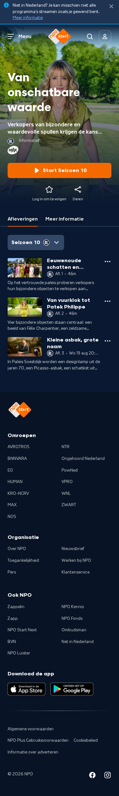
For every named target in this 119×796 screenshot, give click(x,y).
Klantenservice (75, 572)
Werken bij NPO (76, 560)
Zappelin (16, 607)
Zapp (13, 618)
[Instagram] (107, 776)
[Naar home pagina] (59, 36)
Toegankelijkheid (23, 560)
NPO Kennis (73, 607)
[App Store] (26, 689)
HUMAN (15, 482)
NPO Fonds (72, 618)
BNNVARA (17, 458)
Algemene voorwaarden (31, 729)
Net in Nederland (78, 642)
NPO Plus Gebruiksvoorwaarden (38, 740)
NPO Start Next (22, 630)
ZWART (69, 505)
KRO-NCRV (18, 493)
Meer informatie (28, 18)
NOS (12, 516)
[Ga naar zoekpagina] (89, 36)
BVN (12, 642)
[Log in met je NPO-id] (105, 36)
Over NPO (17, 549)
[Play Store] (71, 689)
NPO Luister (19, 653)
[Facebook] (92, 776)
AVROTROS (19, 447)
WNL (66, 493)
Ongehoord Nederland (83, 458)
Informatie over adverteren (33, 752)
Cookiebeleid (86, 740)
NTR (65, 447)
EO (10, 470)
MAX (12, 505)
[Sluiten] (111, 6)
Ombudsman (74, 630)
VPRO (67, 482)
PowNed (70, 470)
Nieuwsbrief (73, 549)
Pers (12, 572)
